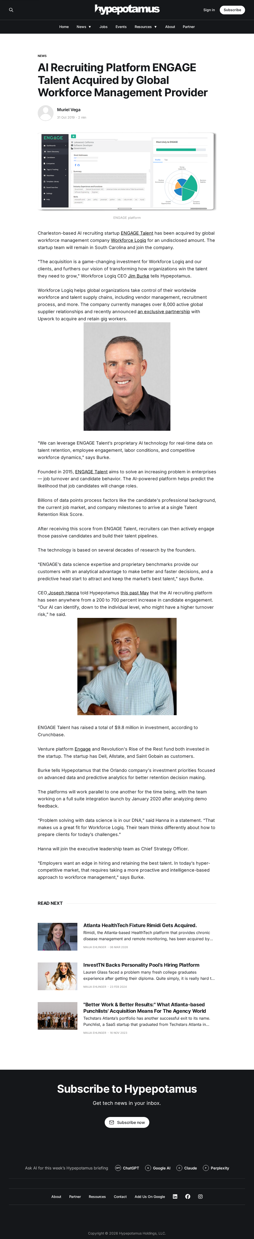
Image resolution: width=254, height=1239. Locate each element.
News (81, 27)
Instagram (200, 1197)
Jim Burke (138, 275)
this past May (135, 592)
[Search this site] (11, 10)
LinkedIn (175, 1197)
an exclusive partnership (164, 311)
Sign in (209, 10)
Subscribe (232, 10)
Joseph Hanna (63, 592)
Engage (83, 749)
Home (64, 27)
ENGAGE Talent (137, 233)
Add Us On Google (150, 1196)
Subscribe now (131, 1122)
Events (121, 27)
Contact (120, 1196)
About (170, 27)
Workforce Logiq (128, 240)
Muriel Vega (69, 109)
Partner (188, 27)
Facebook (187, 1197)
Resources (143, 27)
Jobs (103, 27)
